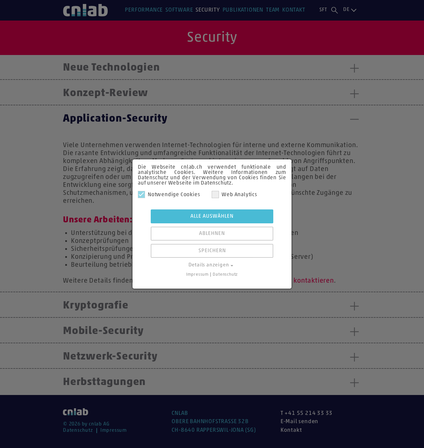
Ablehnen (212, 233)
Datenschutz (225, 274)
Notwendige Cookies (174, 194)
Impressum (197, 274)
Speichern (212, 250)
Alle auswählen (212, 216)
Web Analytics (239, 194)
